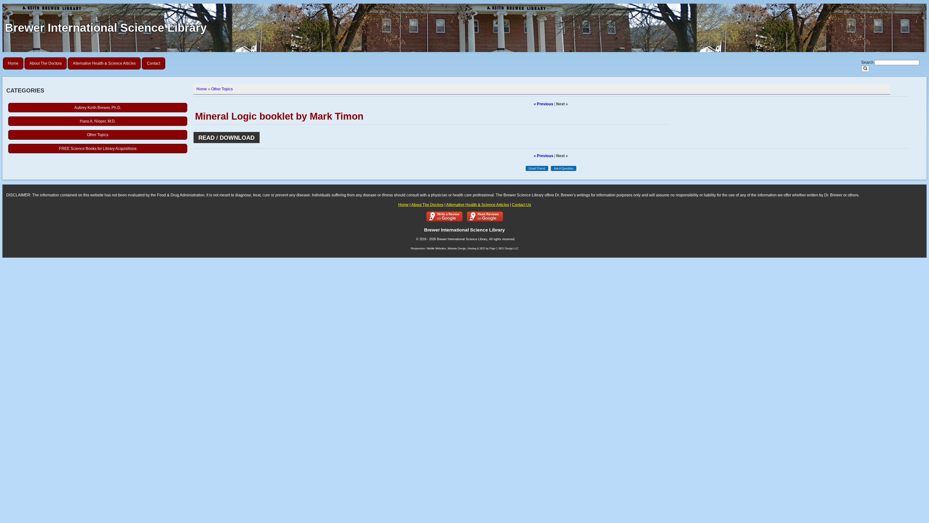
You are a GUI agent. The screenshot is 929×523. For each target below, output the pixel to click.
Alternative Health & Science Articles (104, 63)
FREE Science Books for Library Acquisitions (97, 148)
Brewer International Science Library (106, 27)
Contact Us (521, 205)
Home (13, 63)
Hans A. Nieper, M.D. (98, 121)
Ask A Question (563, 168)
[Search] (865, 69)
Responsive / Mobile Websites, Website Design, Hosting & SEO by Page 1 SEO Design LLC (464, 248)
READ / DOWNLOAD (226, 137)
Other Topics (97, 135)
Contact (153, 63)
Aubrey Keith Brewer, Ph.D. (97, 108)
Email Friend (537, 168)
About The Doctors (46, 63)
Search (868, 62)
